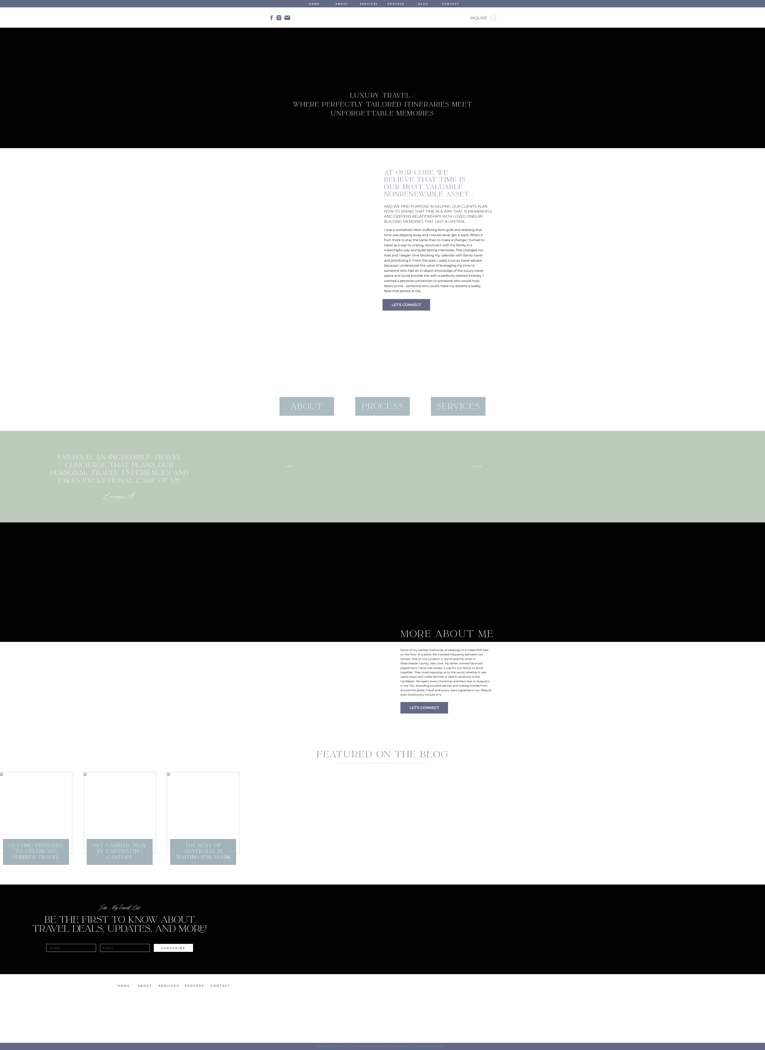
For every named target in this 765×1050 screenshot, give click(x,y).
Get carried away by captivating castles (120, 851)
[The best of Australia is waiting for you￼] (203, 812)
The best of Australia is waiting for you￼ (203, 851)
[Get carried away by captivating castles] (119, 812)
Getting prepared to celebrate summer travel (36, 851)
